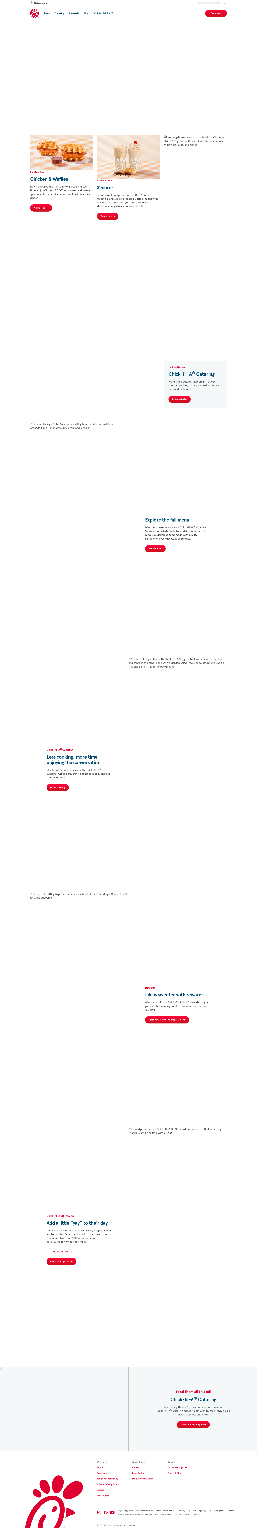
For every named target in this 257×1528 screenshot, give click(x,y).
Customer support (177, 1467)
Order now (216, 13)
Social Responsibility (107, 1479)
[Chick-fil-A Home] (34, 13)
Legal (120, 1510)
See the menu (155, 549)
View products (41, 208)
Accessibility (174, 1473)
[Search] (225, 3)
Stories (100, 1490)
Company (102, 1473)
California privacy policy (201, 1510)
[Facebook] (105, 1512)
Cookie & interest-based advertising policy (135, 1514)
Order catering (179, 399)
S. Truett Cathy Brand (108, 1484)
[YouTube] (112, 1512)
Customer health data (145, 1510)
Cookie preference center (223, 1510)
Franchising (138, 1473)
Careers (136, 1467)
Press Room (103, 1495)
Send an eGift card (59, 1252)
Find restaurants (40, 3)
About (100, 1467)
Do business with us (142, 1479)
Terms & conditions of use (166, 1510)
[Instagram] (99, 1512)
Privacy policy (184, 1510)
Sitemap (197, 1514)
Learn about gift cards (61, 1261)
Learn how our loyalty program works (167, 1020)
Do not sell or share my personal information (173, 1514)
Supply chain (129, 1510)
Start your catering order (193, 1425)
